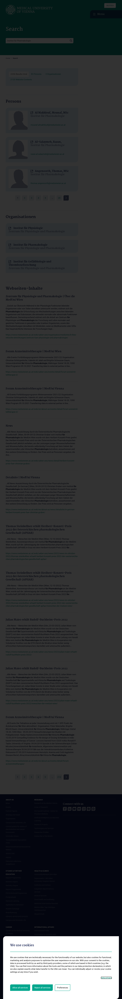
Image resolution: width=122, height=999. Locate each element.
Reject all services (42, 987)
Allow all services (20, 987)
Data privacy (106, 978)
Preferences (62, 987)
